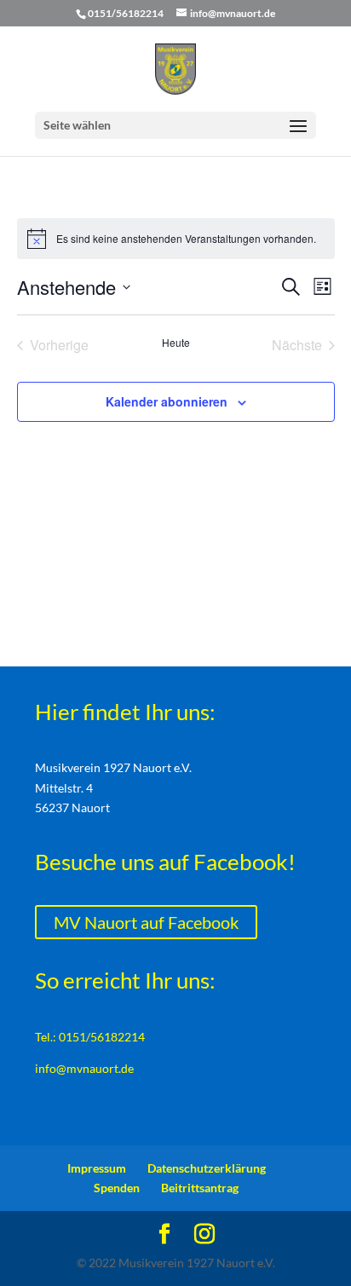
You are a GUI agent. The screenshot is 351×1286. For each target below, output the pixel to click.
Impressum (96, 1168)
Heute (176, 342)
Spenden (117, 1187)
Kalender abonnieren (166, 401)
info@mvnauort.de (84, 1068)
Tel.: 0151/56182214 (90, 1036)
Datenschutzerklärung (206, 1168)
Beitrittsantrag (200, 1187)
